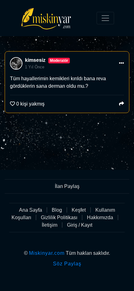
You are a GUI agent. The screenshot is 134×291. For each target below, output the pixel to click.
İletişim (49, 225)
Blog (57, 210)
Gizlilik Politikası (59, 217)
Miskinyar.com (47, 253)
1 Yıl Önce (34, 67)
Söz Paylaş (67, 263)
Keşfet (79, 210)
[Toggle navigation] (105, 18)
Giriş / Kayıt (79, 225)
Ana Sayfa (30, 210)
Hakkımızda (100, 217)
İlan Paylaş (67, 186)
